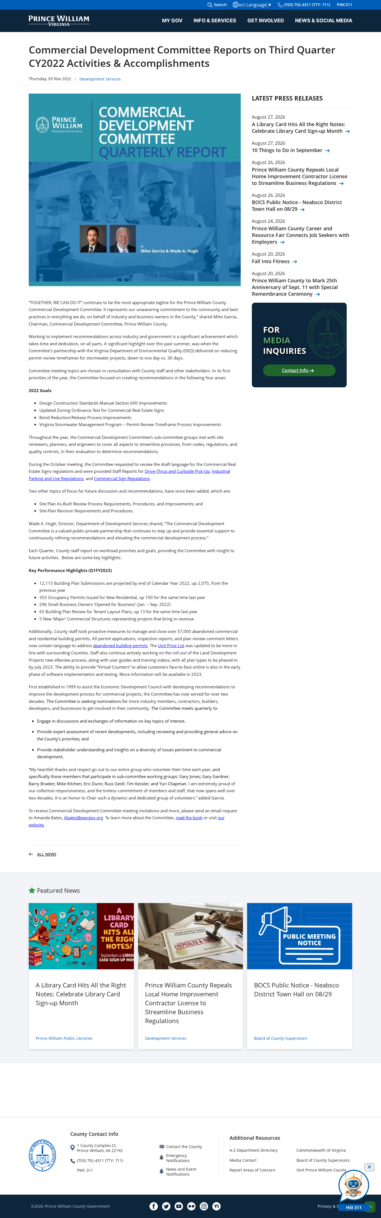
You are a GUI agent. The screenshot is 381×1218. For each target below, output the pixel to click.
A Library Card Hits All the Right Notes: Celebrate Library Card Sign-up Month (298, 127)
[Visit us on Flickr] (191, 1206)
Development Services (100, 79)
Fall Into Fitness (271, 261)
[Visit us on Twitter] (166, 1206)
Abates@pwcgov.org (83, 817)
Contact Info (295, 370)
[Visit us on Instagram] (204, 1206)
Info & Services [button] (215, 20)
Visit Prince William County (321, 1170)
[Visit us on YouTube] (179, 1206)
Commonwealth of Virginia (321, 1150)
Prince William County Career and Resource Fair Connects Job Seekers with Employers (300, 235)
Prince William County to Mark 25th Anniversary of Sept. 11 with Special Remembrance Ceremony (295, 287)
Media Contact (243, 1160)
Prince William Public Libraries (64, 1038)
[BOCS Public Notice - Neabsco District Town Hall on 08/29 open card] (299, 936)
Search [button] (220, 4)
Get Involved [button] (265, 20)
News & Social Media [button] (323, 20)
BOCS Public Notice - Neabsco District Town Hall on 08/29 (297, 205)
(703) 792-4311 (307, 4)
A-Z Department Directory (254, 1150)
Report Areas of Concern (252, 1170)
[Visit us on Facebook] (153, 1206)
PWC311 (344, 4)
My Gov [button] (172, 20)
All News (46, 854)
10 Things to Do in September (287, 150)
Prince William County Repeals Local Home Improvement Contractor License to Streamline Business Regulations (299, 176)
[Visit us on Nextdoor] (216, 1206)
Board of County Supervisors (280, 1038)
